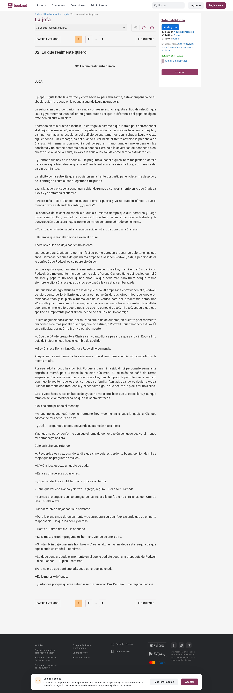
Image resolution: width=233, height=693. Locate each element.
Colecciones (78, 5)
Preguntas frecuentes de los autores (46, 666)
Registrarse (216, 5)
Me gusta (171, 27)
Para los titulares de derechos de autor (45, 651)
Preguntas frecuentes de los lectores (46, 659)
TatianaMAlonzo (173, 20)
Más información (164, 682)
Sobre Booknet (80, 652)
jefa (191, 43)
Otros (177, 35)
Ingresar (196, 5)
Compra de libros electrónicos (82, 646)
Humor (176, 38)
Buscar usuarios (81, 657)
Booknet (38, 14)
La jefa (66, 14)
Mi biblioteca (99, 5)
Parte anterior (48, 39)
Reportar (180, 72)
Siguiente (147, 39)
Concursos (58, 5)
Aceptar (189, 682)
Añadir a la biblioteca (176, 60)
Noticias (39, 645)
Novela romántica (52, 14)
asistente (183, 43)
